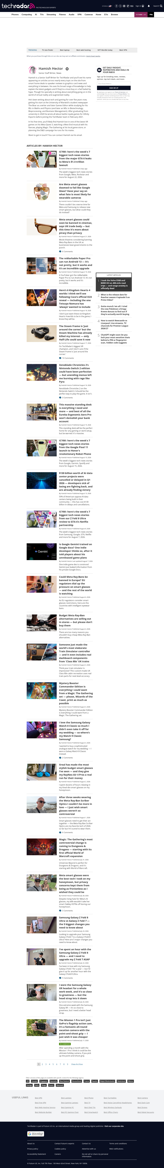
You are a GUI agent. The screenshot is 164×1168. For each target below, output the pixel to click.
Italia (37, 1085)
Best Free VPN (40, 1103)
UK (28, 1081)
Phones (15, 15)
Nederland (121, 1081)
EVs (106, 15)
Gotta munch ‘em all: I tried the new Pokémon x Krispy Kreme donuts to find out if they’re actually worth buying (115, 310)
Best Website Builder (43, 1112)
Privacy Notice (122, 94)
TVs (42, 15)
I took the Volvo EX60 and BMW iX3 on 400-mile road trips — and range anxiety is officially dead (114, 284)
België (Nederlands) (107, 1081)
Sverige (29, 1085)
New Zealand (64, 1081)
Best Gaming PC (67, 1107)
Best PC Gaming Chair (70, 1112)
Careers (58, 1154)
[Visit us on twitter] (120, 6)
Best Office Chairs (111, 1112)
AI (36, 15)
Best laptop (65, 50)
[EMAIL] (67, 69)
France (86, 1081)
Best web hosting (83, 50)
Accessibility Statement (36, 1154)
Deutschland (76, 1081)
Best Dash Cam (144, 1103)
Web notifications (116, 1149)
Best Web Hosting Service (45, 1107)
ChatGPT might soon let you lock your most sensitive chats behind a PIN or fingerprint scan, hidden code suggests (115, 338)
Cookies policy (60, 1149)
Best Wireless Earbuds (113, 1107)
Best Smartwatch (91, 1112)
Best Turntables (110, 1098)
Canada (34, 1081)
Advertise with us (89, 1149)
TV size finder (47, 50)
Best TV (87, 1103)
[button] (157, 6)
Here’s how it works (93, 56)
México (130, 1081)
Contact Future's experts (64, 1143)
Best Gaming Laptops (69, 1103)
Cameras (89, 15)
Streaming (51, 15)
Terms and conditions (118, 1143)
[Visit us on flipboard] (128, 6)
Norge (44, 1085)
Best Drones (142, 1107)
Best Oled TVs (89, 1107)
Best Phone (88, 1098)
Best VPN (123, 50)
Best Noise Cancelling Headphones (118, 1103)
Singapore (43, 1081)
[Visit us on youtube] (124, 6)
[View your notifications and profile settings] (148, 6)
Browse (114, 15)
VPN (79, 15)
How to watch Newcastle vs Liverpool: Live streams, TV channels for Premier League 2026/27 (114, 324)
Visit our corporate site (114, 1126)
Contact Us (86, 1143)
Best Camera (143, 1098)
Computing (27, 15)
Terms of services (120, 92)
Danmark (60, 1085)
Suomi (51, 1085)
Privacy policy (32, 1149)
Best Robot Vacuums (146, 1112)
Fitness (62, 15)
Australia (53, 1081)
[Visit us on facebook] (116, 6)
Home (98, 15)
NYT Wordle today (105, 50)
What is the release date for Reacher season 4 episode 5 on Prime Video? (115, 297)
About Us (31, 1143)
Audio (71, 15)
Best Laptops (66, 1098)
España (94, 1081)
